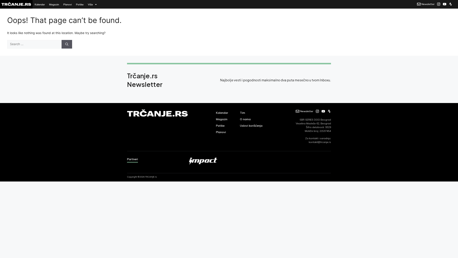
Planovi (67, 4)
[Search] (67, 44)
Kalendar (40, 4)
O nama (245, 119)
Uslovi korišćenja (251, 125)
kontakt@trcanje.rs (320, 142)
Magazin (54, 4)
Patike (80, 4)
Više (90, 4)
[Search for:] (34, 44)
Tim (242, 112)
